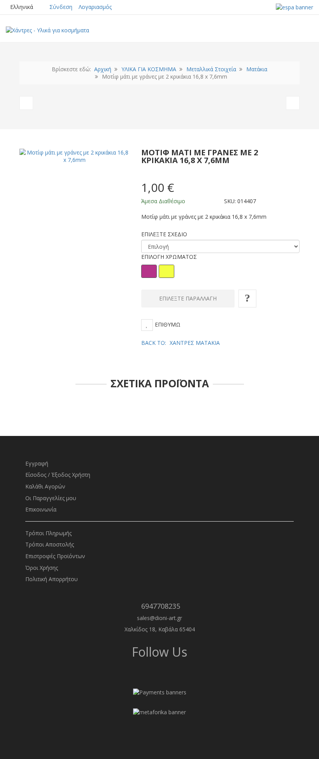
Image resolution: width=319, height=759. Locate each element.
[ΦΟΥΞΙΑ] (149, 271)
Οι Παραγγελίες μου (50, 498)
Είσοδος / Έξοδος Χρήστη (57, 474)
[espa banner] (294, 7)
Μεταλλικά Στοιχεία (211, 69)
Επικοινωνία (40, 509)
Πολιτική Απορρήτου (51, 579)
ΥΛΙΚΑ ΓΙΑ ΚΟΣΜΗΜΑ (148, 69)
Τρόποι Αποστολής (49, 544)
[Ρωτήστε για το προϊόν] (247, 298)
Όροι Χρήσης (41, 567)
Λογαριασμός (95, 7)
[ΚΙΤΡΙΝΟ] (166, 271)
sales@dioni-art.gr (159, 618)
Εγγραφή (36, 463)
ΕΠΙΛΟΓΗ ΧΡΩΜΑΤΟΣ (169, 256)
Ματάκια (256, 69)
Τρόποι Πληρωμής (48, 533)
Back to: (180, 342)
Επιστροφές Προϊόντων (55, 556)
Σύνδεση (60, 7)
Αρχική (102, 69)
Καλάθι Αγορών (45, 486)
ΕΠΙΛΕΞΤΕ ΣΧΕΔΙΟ (164, 234)
